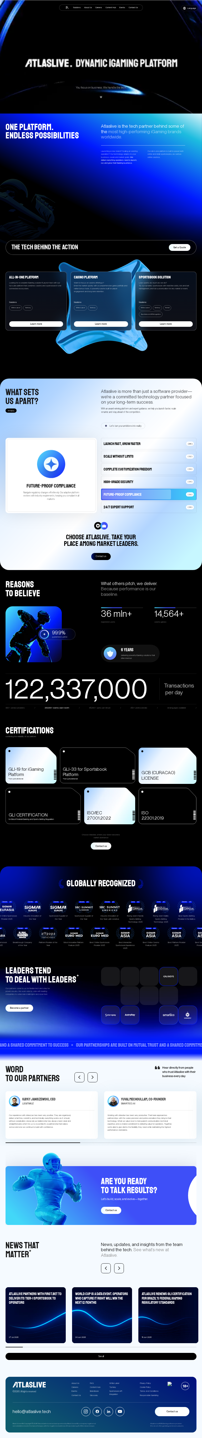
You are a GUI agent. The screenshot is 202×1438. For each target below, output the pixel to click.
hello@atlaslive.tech (32, 1411)
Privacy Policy (145, 1383)
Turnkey (112, 1387)
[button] (189, 8)
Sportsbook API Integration (115, 1392)
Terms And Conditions (149, 1391)
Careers (75, 1387)
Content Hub (95, 1387)
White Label (114, 1383)
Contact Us (76, 1395)
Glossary (94, 1395)
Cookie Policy (145, 1387)
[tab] (148, 443)
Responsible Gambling (149, 1395)
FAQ (92, 1383)
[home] (66, 7)
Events (74, 1391)
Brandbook (94, 1391)
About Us (75, 1383)
